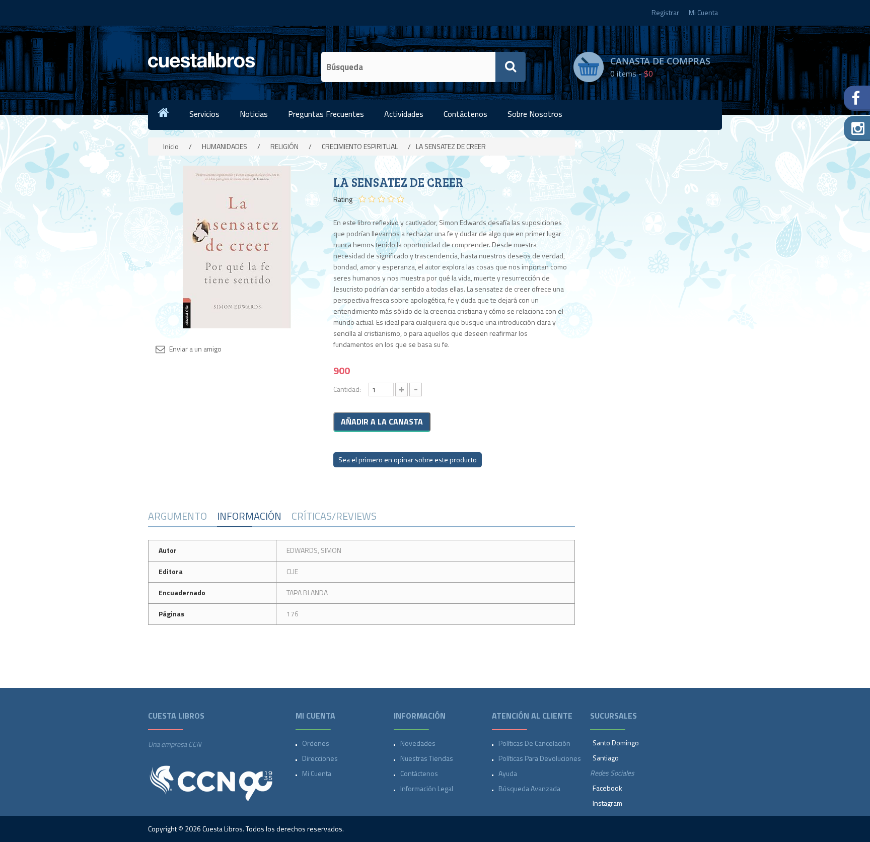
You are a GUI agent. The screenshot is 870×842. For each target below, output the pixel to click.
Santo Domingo (616, 742)
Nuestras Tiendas (426, 758)
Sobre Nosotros (535, 114)
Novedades (418, 743)
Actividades (403, 114)
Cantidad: (347, 389)
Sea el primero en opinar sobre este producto (407, 459)
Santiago (606, 757)
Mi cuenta (316, 773)
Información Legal (426, 788)
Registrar (665, 12)
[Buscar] (510, 67)
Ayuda (507, 773)
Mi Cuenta (703, 12)
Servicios (204, 114)
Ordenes (315, 743)
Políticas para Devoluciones (539, 758)
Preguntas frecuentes (326, 114)
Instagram (607, 803)
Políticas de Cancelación (534, 743)
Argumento (177, 516)
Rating (342, 199)
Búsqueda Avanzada (529, 788)
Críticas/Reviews (334, 516)
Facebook (607, 788)
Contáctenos (465, 114)
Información (249, 516)
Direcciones (320, 758)
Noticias (254, 114)
